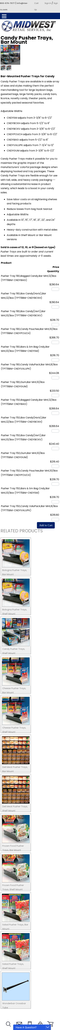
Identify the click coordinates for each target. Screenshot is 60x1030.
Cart (36, 3)
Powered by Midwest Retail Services (30, 26)
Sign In (48, 3)
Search (8, 1028)
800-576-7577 (7, 3)
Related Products (22, 531)
